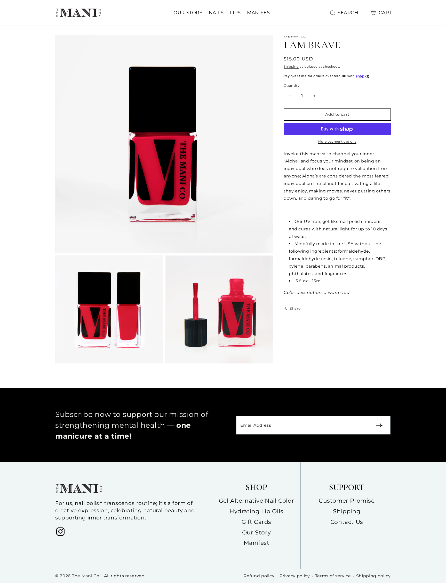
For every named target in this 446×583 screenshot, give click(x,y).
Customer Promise (347, 500)
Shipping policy (373, 575)
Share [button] (295, 308)
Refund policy (258, 575)
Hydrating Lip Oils (256, 511)
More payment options (337, 141)
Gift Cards (256, 521)
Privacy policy (295, 575)
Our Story (256, 532)
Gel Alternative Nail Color (256, 500)
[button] (345, 12)
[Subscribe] (379, 425)
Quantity (291, 85)
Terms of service (333, 575)
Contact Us (346, 521)
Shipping (291, 66)
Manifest (256, 542)
